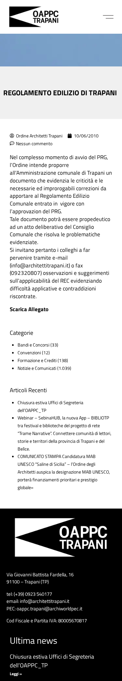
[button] (108, 17)
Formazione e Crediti (37, 360)
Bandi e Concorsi (33, 344)
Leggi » (16, 674)
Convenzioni (29, 352)
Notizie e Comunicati (37, 368)
